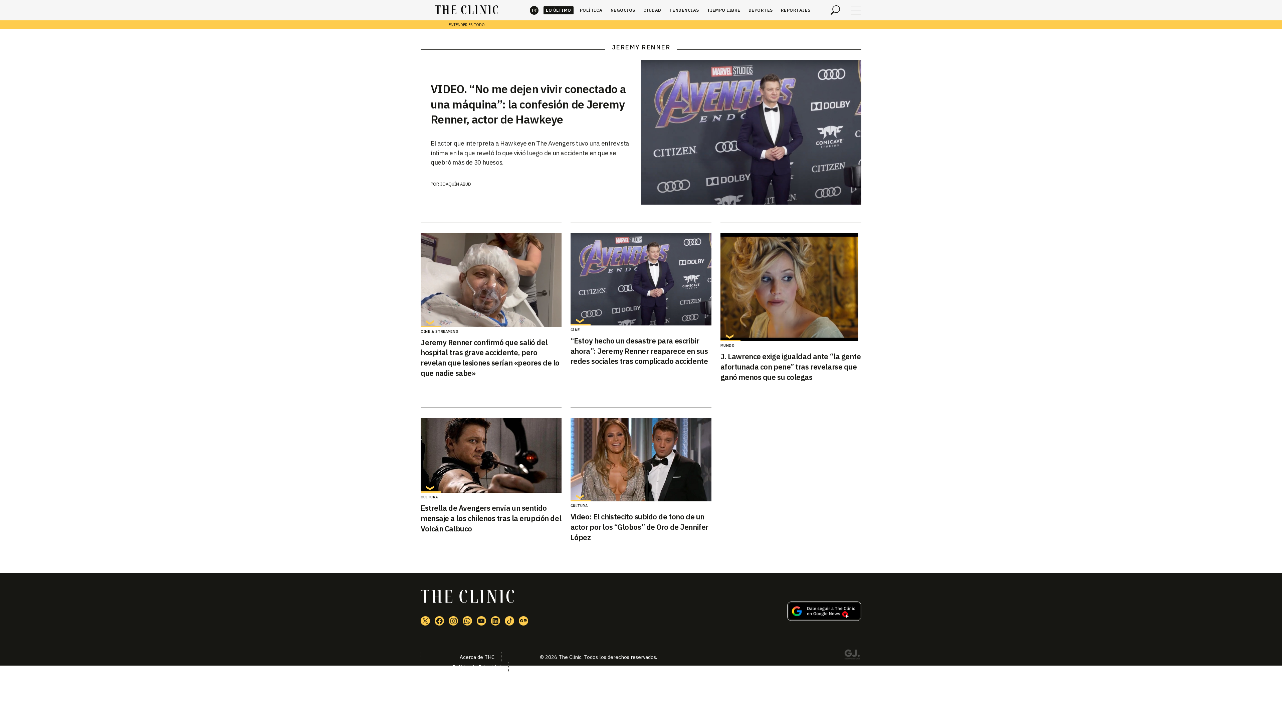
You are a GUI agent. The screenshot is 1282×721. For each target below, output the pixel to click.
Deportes (761, 10)
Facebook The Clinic (439, 621)
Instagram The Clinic (453, 621)
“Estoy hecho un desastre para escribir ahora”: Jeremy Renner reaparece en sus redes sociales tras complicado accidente (639, 351)
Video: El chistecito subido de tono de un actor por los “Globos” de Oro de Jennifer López (639, 527)
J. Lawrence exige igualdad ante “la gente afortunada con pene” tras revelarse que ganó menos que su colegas (790, 366)
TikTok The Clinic (509, 621)
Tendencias (684, 10)
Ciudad (652, 10)
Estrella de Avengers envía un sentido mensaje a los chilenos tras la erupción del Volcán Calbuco (491, 518)
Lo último (558, 10)
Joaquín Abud (455, 184)
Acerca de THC (477, 657)
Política (591, 10)
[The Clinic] (466, 10)
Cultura (429, 497)
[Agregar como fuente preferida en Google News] (824, 619)
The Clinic (534, 10)
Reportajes (796, 10)
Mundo (727, 345)
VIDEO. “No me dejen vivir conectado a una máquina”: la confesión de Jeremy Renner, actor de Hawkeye (528, 104)
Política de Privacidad (476, 667)
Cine (575, 329)
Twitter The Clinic (425, 621)
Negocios (623, 10)
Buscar (835, 10)
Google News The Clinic (523, 621)
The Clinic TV (481, 621)
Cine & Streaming (439, 331)
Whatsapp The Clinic (467, 621)
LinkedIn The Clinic (495, 621)
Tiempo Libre (723, 10)
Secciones (856, 10)
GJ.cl (852, 655)
